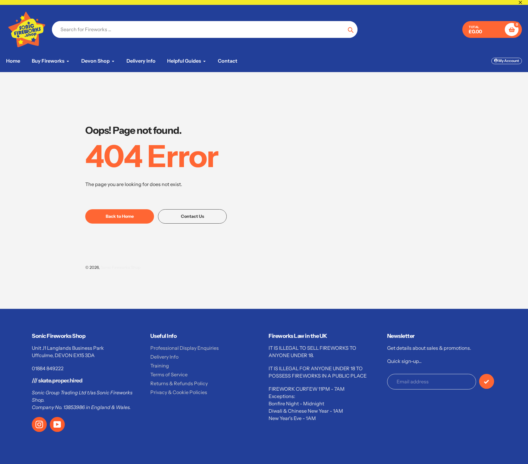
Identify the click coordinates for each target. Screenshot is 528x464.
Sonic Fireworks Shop (121, 267)
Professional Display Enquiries (184, 348)
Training (159, 366)
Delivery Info (164, 357)
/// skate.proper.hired (57, 380)
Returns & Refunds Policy (179, 383)
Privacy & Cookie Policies (178, 392)
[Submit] (486, 381)
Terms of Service (169, 374)
